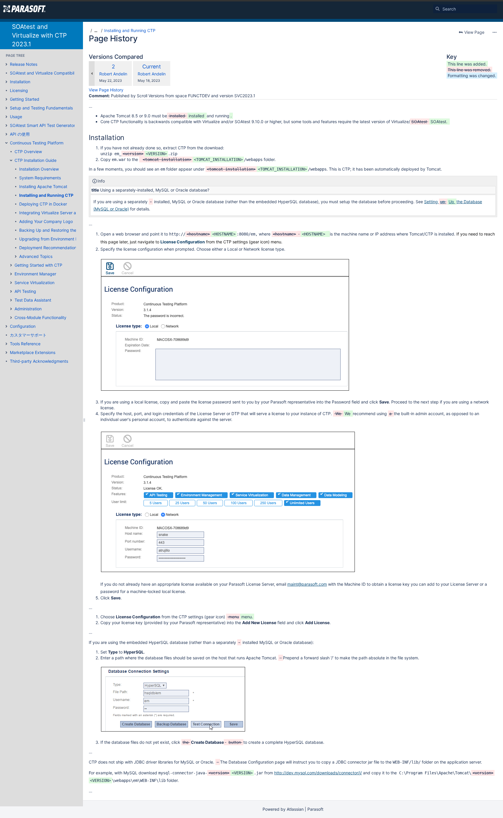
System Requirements (40, 177)
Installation (20, 81)
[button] (6, 64)
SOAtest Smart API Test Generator (42, 125)
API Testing (25, 291)
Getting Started (24, 99)
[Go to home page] (24, 9)
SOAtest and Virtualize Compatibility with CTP (53, 72)
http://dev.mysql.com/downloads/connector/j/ (318, 772)
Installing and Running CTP (46, 195)
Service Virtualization (34, 282)
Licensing (19, 90)
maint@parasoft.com (307, 584)
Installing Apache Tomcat (43, 186)
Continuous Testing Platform (36, 142)
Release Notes (23, 64)
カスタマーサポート (28, 334)
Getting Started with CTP (38, 265)
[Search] (437, 8)
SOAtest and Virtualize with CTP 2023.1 (39, 35)
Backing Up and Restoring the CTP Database (62, 230)
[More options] (494, 32)
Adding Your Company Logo (46, 221)
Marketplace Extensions (32, 352)
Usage (16, 116)
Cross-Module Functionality (40, 317)
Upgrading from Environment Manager (55, 238)
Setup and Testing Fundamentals (41, 107)
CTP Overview (28, 151)
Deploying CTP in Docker (43, 203)
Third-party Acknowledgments (39, 361)
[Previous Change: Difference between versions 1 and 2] (92, 73)
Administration (28, 308)
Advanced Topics (35, 256)
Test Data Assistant (33, 300)
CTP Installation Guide (35, 160)
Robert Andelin (113, 73)
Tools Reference (25, 343)
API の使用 (20, 134)
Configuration (23, 326)
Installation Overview (39, 169)
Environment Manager (35, 273)
